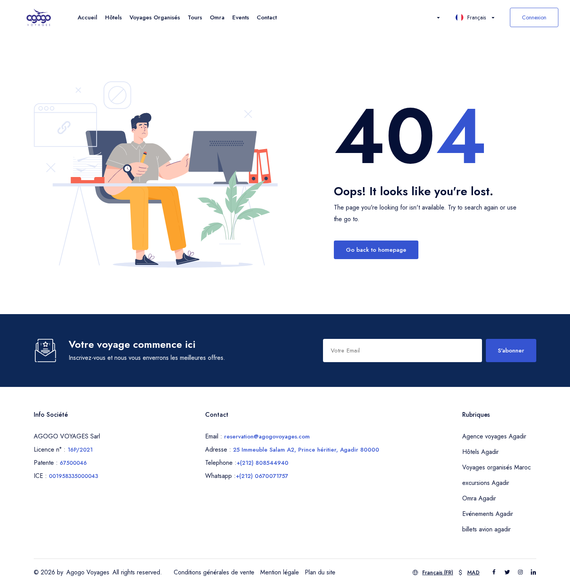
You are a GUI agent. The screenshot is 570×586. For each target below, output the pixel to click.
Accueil (87, 17)
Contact (267, 17)
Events (240, 17)
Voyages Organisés (155, 17)
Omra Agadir (479, 498)
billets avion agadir (486, 529)
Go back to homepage (376, 250)
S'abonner (511, 350)
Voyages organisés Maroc (496, 467)
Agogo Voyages (87, 572)
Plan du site (320, 572)
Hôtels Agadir (480, 451)
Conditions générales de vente (214, 572)
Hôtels (113, 17)
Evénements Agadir (487, 513)
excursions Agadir (485, 482)
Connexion (534, 17)
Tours (195, 17)
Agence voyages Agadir (494, 436)
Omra (217, 17)
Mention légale (279, 572)
